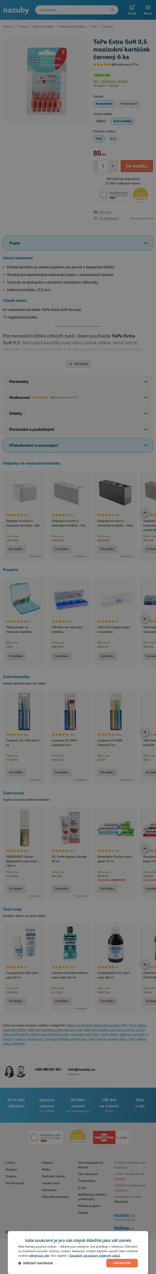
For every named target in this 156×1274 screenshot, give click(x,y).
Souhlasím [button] (122, 1263)
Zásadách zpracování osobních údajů (94, 1255)
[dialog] (78, 1252)
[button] (35, 1263)
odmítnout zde (39, 1255)
